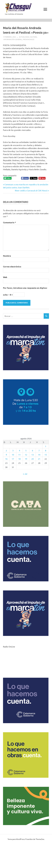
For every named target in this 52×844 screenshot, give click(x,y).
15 (46, 454)
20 (32, 458)
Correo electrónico (12, 266)
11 (19, 454)
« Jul (25, 474)
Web (5, 277)
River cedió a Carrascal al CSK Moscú (31, 190)
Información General (12, 39)
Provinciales (28, 39)
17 (13, 458)
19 (26, 458)
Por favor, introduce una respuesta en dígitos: (25, 288)
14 (39, 454)
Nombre (7, 255)
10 (13, 454)
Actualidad (24, 37)
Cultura (33, 37)
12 (26, 454)
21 (39, 458)
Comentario (9, 222)
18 (19, 458)
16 (6, 458)
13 (32, 454)
